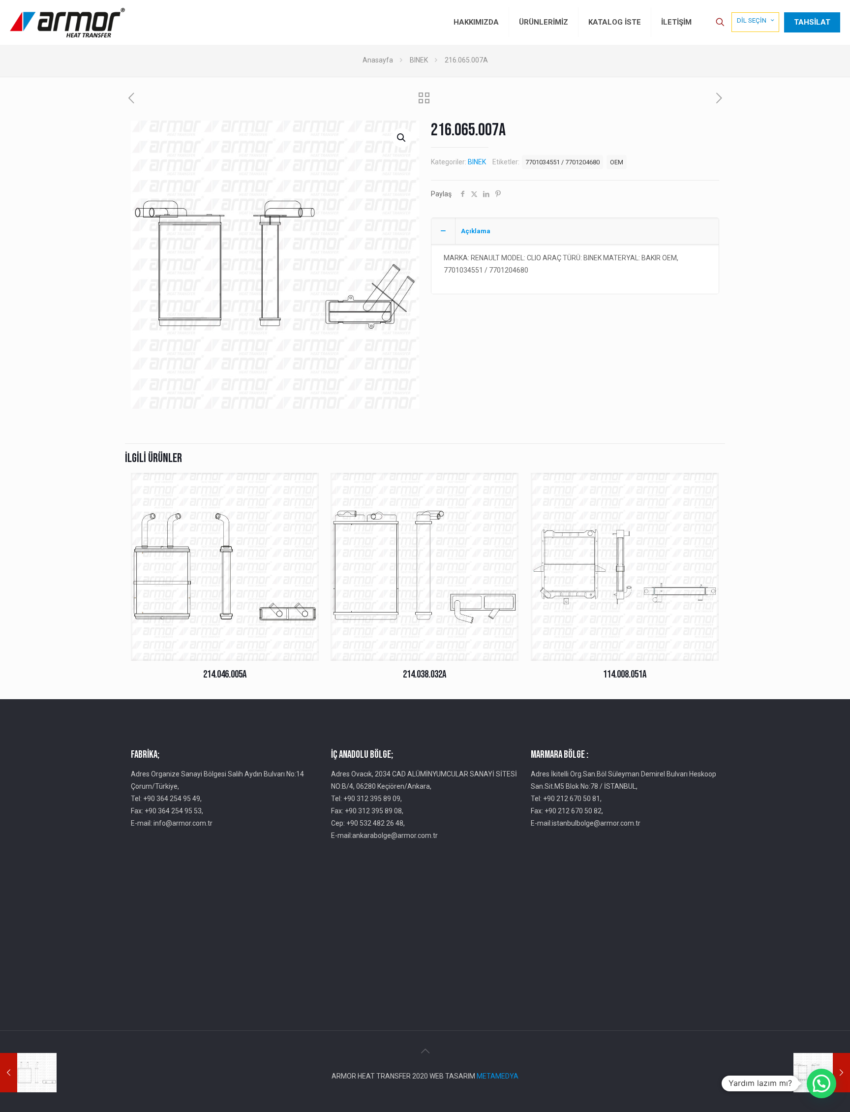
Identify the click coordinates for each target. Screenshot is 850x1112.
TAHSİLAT (812, 22)
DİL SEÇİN (751, 20)
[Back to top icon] (425, 1051)
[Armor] (67, 22)
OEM (616, 162)
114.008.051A (624, 674)
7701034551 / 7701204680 (562, 162)
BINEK (419, 60)
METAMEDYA (497, 1076)
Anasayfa (378, 60)
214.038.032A (424, 674)
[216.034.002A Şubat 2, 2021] (28, 1072)
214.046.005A (224, 674)
